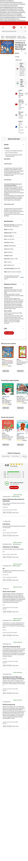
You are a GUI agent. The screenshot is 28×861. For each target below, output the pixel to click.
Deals (5, 15)
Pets (6, 9)
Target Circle (16, 20)
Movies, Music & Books (10, 12)
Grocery (10, 6)
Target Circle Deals (17, 17)
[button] (19, 51)
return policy (10, 321)
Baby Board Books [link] (5, 456)
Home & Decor (10, 4)
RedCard (10, 20)
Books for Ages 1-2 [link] (16, 456)
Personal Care (15, 7)
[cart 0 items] (25, 27)
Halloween (10, 2)
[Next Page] (26, 359)
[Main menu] (3, 27)
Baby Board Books (22, 37)
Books (19, 36)
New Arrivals (15, 15)
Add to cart (18, 60)
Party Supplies (19, 12)
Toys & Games (8, 10)
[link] (19, 51)
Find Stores (22, 20)
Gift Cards (5, 14)
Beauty (10, 7)
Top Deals (9, 17)
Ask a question (9, 333)
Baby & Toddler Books (11, 37)
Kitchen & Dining (18, 4)
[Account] (21, 27)
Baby (6, 7)
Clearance (9, 15)
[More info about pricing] (25, 53)
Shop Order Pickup (6, 19)
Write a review (14, 487)
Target (2, 36)
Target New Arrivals (5, 1)
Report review (15, 512)
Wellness (12, 9)
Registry (6, 20)
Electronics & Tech (16, 10)
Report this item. (22, 277)
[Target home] (14, 27)
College (6, 2)
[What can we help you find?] (14, 31)
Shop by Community (13, 14)
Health (8, 9)
